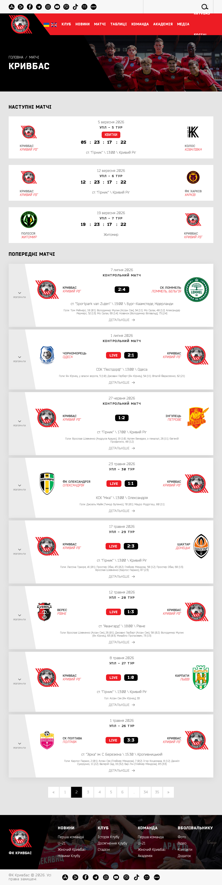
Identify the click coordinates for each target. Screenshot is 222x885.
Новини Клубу (69, 856)
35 (157, 792)
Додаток (184, 856)
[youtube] (57, 7)
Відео (182, 843)
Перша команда (71, 837)
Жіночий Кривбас (72, 850)
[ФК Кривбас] (20, 24)
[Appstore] (12, 7)
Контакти (185, 850)
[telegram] (39, 7)
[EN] (54, 24)
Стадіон (104, 850)
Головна (16, 57)
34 (146, 792)
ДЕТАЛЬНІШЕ (119, 320)
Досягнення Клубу (112, 843)
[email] (147, 877)
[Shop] (157, 877)
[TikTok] (136, 877)
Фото (182, 837)
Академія (145, 856)
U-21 (61, 843)
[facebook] (30, 7)
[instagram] (48, 7)
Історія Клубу (108, 837)
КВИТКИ (111, 134)
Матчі (34, 57)
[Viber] (126, 877)
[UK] (46, 24)
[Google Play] (21, 7)
